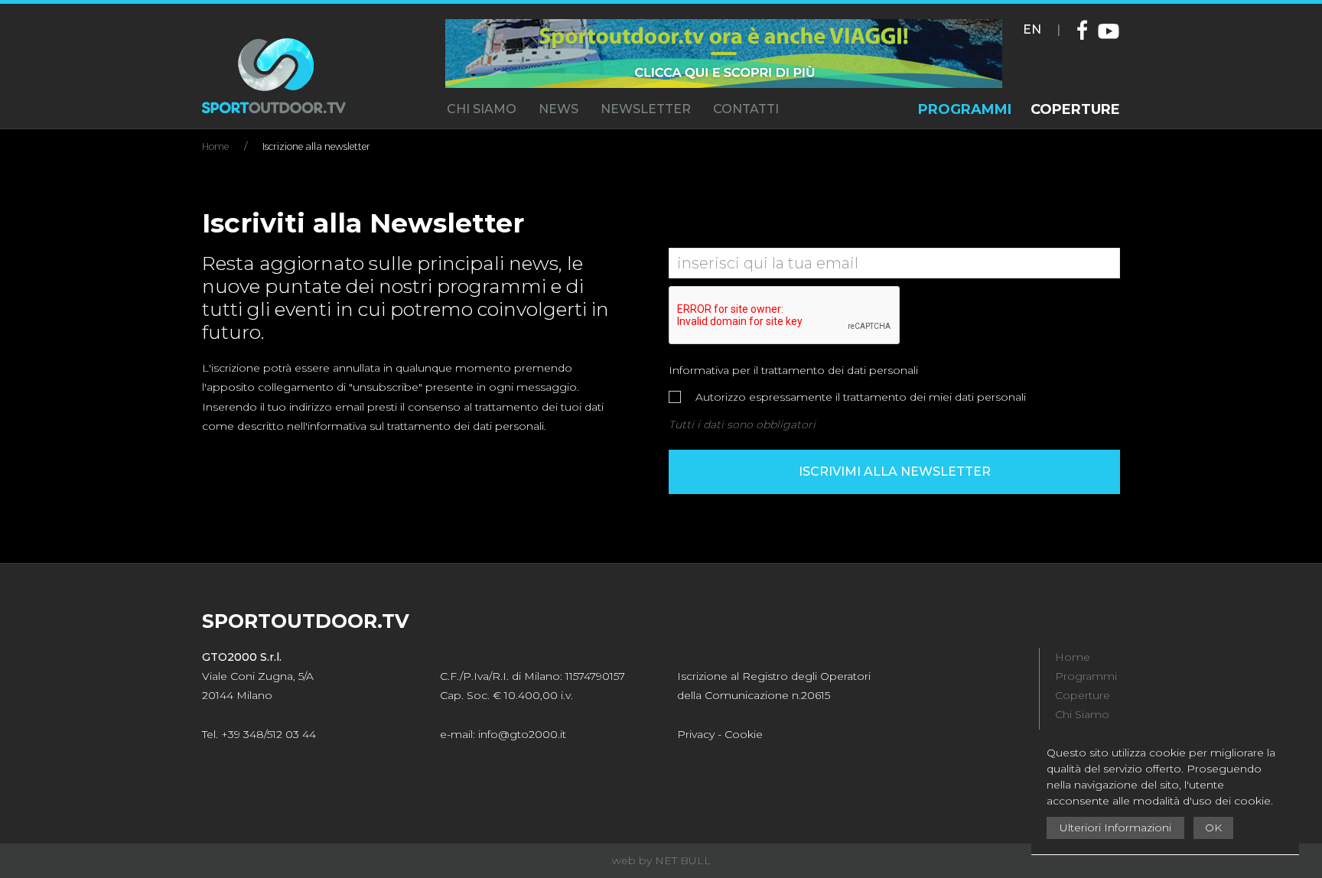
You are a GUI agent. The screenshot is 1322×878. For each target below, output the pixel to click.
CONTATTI (746, 109)
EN (1032, 29)
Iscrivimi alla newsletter (895, 471)
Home (215, 146)
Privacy (696, 734)
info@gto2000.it (522, 734)
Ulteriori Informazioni (1115, 827)
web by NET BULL (661, 860)
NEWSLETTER (646, 109)
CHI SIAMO (481, 109)
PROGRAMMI (964, 109)
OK (1213, 827)
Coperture (1082, 695)
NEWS (558, 109)
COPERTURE (1075, 109)
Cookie (743, 734)
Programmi (1086, 676)
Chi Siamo (1082, 714)
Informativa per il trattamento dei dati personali (793, 370)
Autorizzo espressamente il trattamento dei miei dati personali (859, 397)
